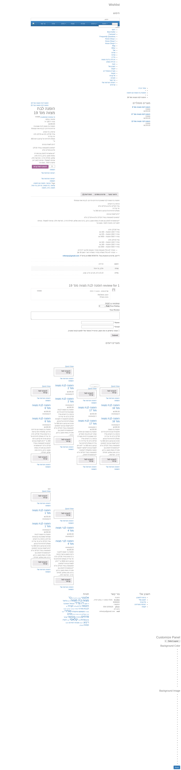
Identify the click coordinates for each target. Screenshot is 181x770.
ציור (79, 620)
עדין (48, 188)
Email (117, 327)
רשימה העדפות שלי (108, 82)
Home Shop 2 (110, 41)
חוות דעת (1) (87, 194)
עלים (74, 614)
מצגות (113, 73)
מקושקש (82, 612)
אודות (113, 53)
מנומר (64, 609)
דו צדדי (79, 603)
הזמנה (44, 188)
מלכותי (72, 609)
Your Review (115, 310)
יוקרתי (70, 606)
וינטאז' (85, 605)
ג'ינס (69, 601)
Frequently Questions (107, 36)
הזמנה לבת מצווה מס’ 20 (39, 105)
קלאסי (53, 185)
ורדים (79, 606)
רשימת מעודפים (140, 604)
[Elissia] (33, 23)
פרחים (40, 185)
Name (117, 322)
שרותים (112, 85)
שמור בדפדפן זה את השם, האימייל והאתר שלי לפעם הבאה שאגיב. (93, 331)
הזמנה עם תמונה (39, 183)
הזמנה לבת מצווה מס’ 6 (41, 406)
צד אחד (34, 185)
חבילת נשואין (110, 62)
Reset (177, 767)
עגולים (84, 614)
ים (66, 606)
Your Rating (115, 306)
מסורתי (87, 611)
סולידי (67, 611)
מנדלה (68, 609)
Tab (114, 50)
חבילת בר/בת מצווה (108, 59)
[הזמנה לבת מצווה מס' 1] (41, 478)
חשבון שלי (111, 66)
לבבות (86, 609)
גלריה (113, 57)
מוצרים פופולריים (109, 71)
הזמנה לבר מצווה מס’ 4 (65, 529)
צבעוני (48, 183)
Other (113, 48)
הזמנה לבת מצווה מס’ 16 (110, 406)
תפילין (81, 625)
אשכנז (79, 598)
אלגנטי (85, 597)
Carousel (112, 34)
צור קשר (112, 80)
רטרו (65, 620)
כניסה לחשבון (141, 597)
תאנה (67, 622)
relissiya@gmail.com (71, 256)
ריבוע (86, 622)
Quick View (115, 386)
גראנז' (65, 601)
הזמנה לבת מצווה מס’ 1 (41, 511)
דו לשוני (86, 603)
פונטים (113, 78)
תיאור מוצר (112, 194)
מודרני (80, 609)
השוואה (52, 170)
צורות (83, 620)
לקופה (113, 69)
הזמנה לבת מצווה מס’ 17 (87, 409)
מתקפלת (75, 611)
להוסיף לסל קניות (111, 392)
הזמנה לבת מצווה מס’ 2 (64, 387)
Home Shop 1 (110, 39)
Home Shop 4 (110, 43)
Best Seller (111, 32)
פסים (69, 614)
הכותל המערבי (68, 604)
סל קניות (112, 76)
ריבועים (81, 622)
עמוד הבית (142, 88)
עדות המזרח (78, 614)
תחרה (86, 625)
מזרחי (76, 609)
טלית (75, 606)
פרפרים (78, 617)
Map (113, 46)
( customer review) (47, 117)
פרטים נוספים (100, 194)
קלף (68, 620)
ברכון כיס (74, 598)
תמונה (53, 188)
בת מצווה (46, 185)
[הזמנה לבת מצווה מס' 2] (64, 355)
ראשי (113, 30)
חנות (113, 64)
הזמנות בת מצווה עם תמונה (136, 93)
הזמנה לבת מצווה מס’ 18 (39, 103)
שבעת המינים (74, 623)
